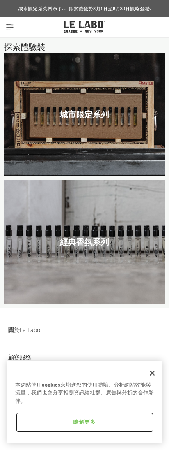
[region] (84, 402)
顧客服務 (19, 357)
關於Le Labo (24, 330)
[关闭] (152, 373)
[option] (84, 8)
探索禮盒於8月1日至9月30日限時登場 (109, 8)
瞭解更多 (84, 422)
